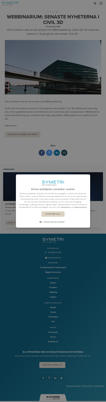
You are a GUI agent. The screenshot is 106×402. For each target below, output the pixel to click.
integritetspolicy (80, 207)
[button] (53, 221)
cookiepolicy (65, 207)
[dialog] (53, 201)
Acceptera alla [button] (53, 214)
